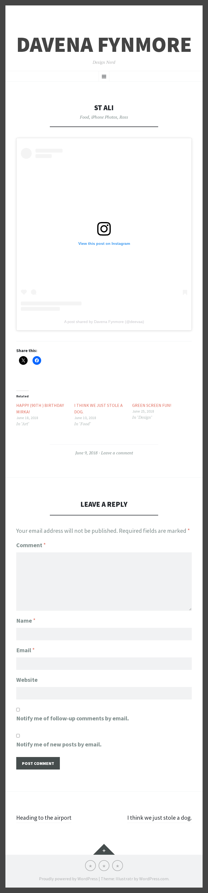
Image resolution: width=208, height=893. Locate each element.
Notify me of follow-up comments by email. (72, 718)
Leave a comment (117, 453)
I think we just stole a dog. (98, 408)
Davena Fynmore (104, 44)
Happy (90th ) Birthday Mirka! (40, 408)
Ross (123, 117)
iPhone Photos (104, 117)
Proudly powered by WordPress (68, 878)
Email (25, 650)
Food (84, 117)
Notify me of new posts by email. (59, 744)
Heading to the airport (44, 817)
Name (25, 620)
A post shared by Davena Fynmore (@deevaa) (104, 321)
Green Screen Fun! (151, 405)
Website (27, 679)
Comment (31, 545)
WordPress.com (153, 878)
